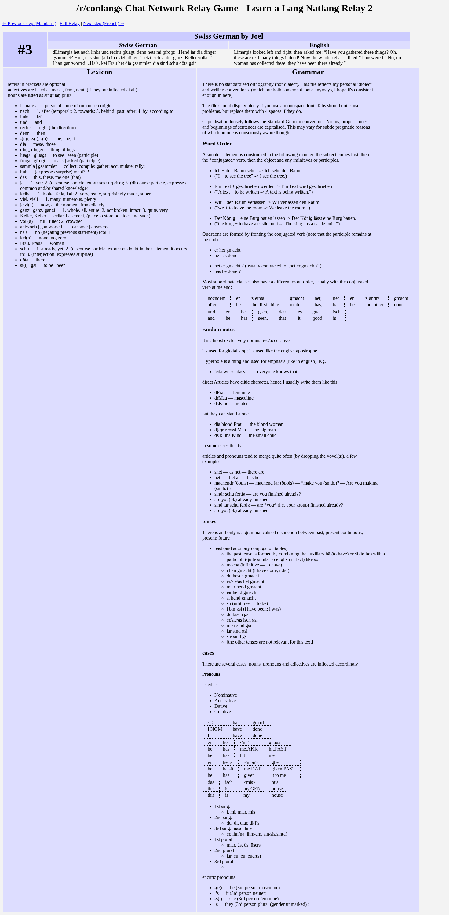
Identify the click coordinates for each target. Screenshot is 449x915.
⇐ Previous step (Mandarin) (29, 23)
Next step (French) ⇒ (103, 23)
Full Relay (70, 23)
